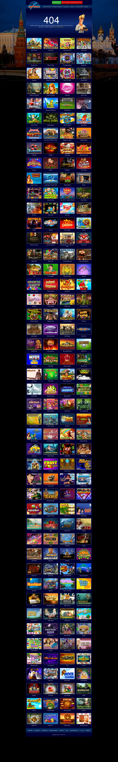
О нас (81, 730)
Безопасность (74, 730)
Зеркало (61, 730)
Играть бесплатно (34, 43)
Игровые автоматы (57, 6)
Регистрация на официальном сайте (72, 2)
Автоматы (44, 730)
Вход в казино (56, 2)
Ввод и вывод (53, 730)
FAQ (67, 730)
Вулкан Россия (47, 6)
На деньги (66, 6)
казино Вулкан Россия (58, 26)
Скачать (86, 6)
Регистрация (79, 6)
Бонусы (72, 6)
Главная (30, 730)
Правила (88, 730)
